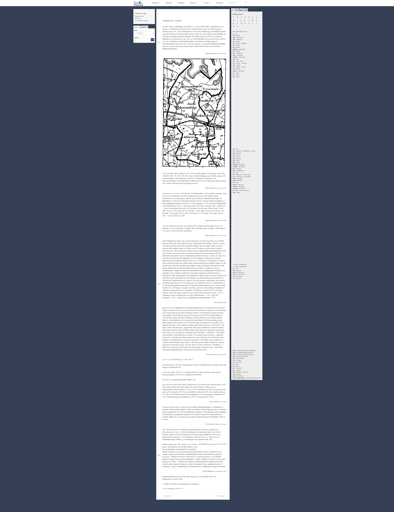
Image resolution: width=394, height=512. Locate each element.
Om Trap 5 (219, 3)
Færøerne (169, 3)
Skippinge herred (139, 16)
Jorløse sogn (221, 496)
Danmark (155, 3)
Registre (193, 3)
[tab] (233, 10)
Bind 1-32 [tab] (137, 27)
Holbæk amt (138, 18)
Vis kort (205, 3)
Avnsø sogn (167, 496)
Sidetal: (136, 38)
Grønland (181, 3)
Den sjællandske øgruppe (141, 20)
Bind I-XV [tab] (144, 27)
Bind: (135, 30)
